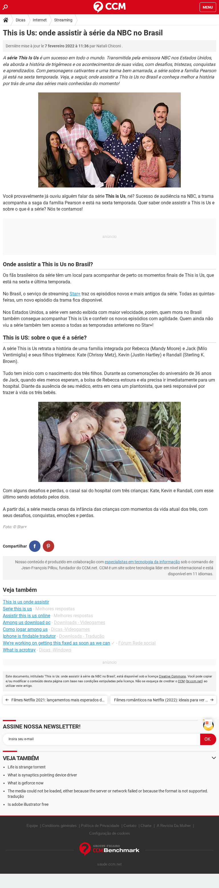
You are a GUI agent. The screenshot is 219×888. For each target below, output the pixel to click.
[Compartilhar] (34, 546)
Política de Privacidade (100, 826)
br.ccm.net (194, 681)
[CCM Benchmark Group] (109, 849)
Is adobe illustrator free (28, 804)
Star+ (75, 293)
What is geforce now (26, 783)
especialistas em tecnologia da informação (142, 562)
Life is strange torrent (27, 767)
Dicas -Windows (55, 650)
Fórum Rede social (137, 643)
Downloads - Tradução (81, 636)
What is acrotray (19, 650)
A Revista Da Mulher (174, 826)
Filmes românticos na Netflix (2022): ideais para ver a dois (161, 701)
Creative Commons (172, 676)
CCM (181, 681)
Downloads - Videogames (79, 622)
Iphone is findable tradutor (29, 636)
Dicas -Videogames (70, 629)
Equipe (32, 826)
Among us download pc (26, 622)
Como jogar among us (25, 629)
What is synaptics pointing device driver (42, 775)
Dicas (20, 20)
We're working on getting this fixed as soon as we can (56, 643)
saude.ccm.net (109, 864)
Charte (146, 826)
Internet (40, 20)
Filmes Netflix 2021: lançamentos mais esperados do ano (57, 701)
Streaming (63, 20)
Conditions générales (59, 826)
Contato (129, 826)
